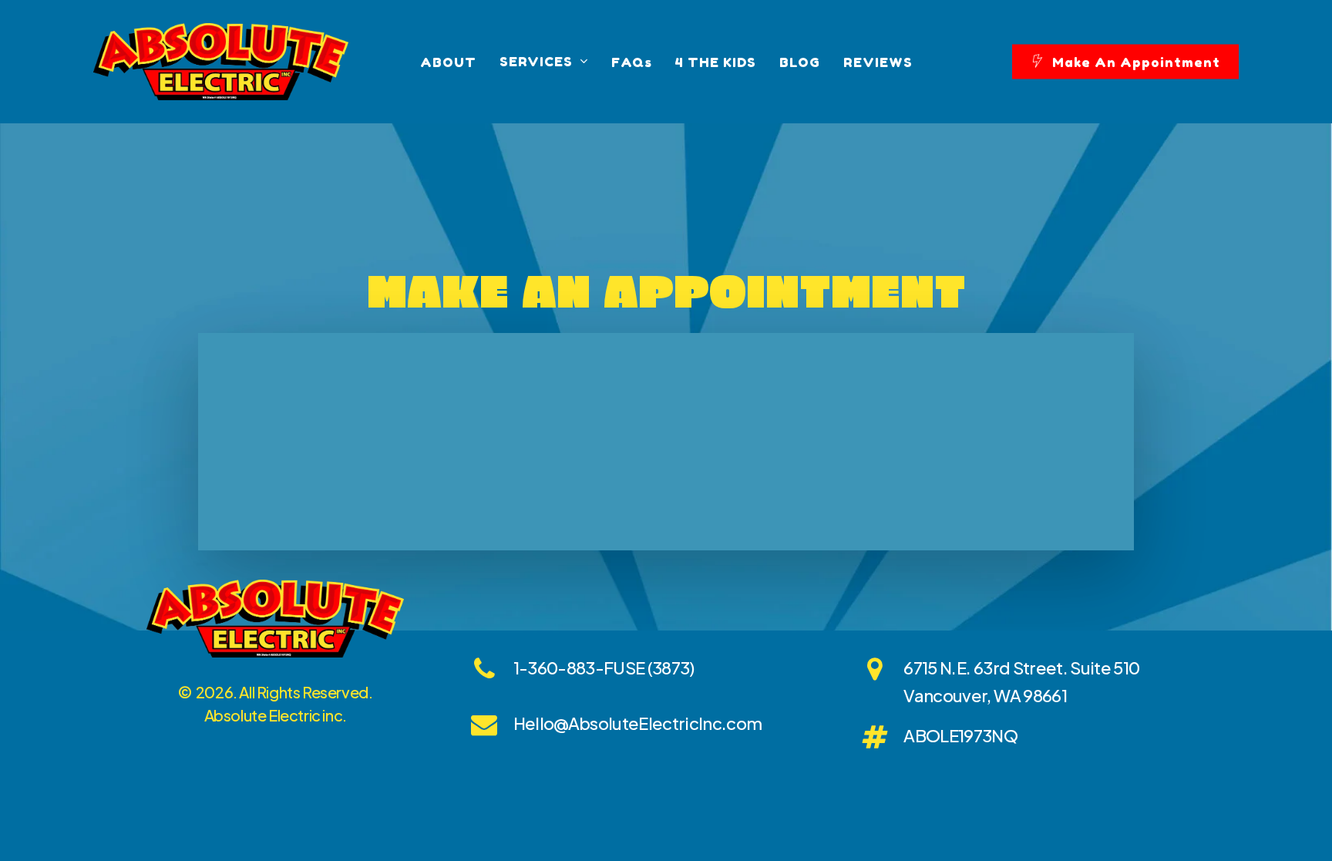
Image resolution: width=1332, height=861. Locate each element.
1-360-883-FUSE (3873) (604, 667)
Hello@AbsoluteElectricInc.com (637, 723)
